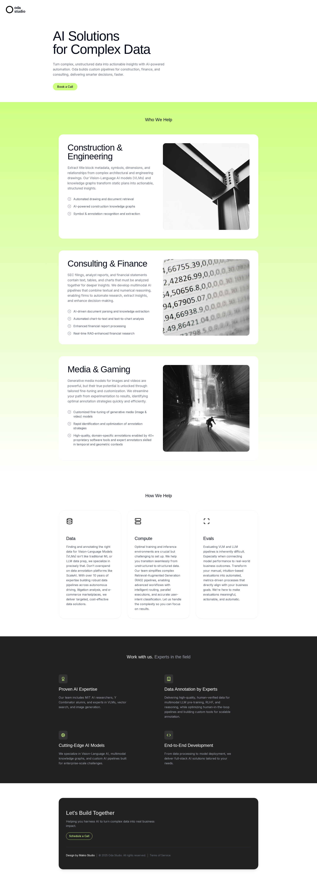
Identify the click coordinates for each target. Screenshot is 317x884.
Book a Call (65, 86)
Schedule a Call (79, 836)
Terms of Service (160, 855)
